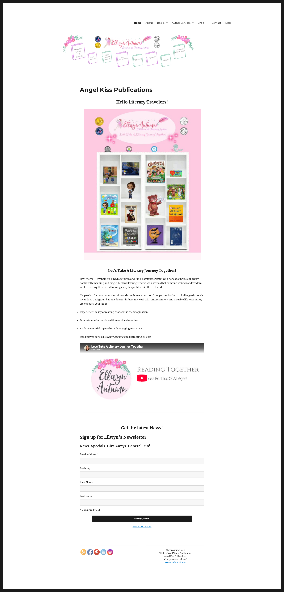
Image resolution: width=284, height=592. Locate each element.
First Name (86, 482)
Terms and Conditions (175, 562)
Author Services (181, 22)
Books (160, 22)
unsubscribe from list (142, 526)
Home (137, 22)
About (149, 22)
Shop (201, 22)
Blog (228, 22)
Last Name (86, 496)
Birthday (85, 468)
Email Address (89, 454)
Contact (216, 22)
